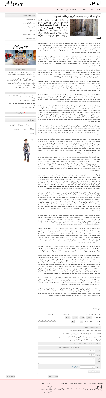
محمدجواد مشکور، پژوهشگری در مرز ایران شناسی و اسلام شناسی (81, 334)
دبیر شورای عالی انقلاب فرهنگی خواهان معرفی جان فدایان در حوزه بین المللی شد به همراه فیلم (21, 80)
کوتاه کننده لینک (30, 38)
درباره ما (49, 386)
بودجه (50, 231)
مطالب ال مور (70, 9)
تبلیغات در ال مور (46, 389)
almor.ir (95, 309)
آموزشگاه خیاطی (30, 19)
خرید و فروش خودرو (29, 23)
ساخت (91, 204)
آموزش (81, 9)
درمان (60, 59)
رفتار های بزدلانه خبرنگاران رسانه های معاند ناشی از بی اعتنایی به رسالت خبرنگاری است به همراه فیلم (21, 74)
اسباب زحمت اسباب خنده (28, 108)
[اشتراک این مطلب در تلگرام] (54, 321)
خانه (97, 9)
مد (90, 9)
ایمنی (82, 318)
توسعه (44, 86)
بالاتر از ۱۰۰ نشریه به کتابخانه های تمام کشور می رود (84, 340)
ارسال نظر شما (93, 371)
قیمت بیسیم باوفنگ (29, 34)
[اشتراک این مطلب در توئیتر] (48, 321)
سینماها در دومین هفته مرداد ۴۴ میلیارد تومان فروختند (21, 97)
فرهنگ (31, 129)
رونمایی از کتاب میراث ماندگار (27, 100)
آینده (24, 129)
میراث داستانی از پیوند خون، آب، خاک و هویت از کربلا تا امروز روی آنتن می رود (21, 84)
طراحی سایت (31, 27)
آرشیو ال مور (48, 392)
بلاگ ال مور (52, 376)
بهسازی (75, 318)
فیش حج (32, 31)
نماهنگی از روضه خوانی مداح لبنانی (25, 88)
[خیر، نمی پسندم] (73, 321)
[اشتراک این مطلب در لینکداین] (42, 321)
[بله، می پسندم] (81, 321)
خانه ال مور (9, 376)
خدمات (60, 146)
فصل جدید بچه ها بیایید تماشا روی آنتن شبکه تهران (85, 330)
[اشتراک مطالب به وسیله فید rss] (39, 321)
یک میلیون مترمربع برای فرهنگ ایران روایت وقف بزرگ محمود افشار (80, 337)
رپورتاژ (59, 9)
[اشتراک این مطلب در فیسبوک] (51, 321)
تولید (27, 124)
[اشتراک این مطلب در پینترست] (45, 321)
